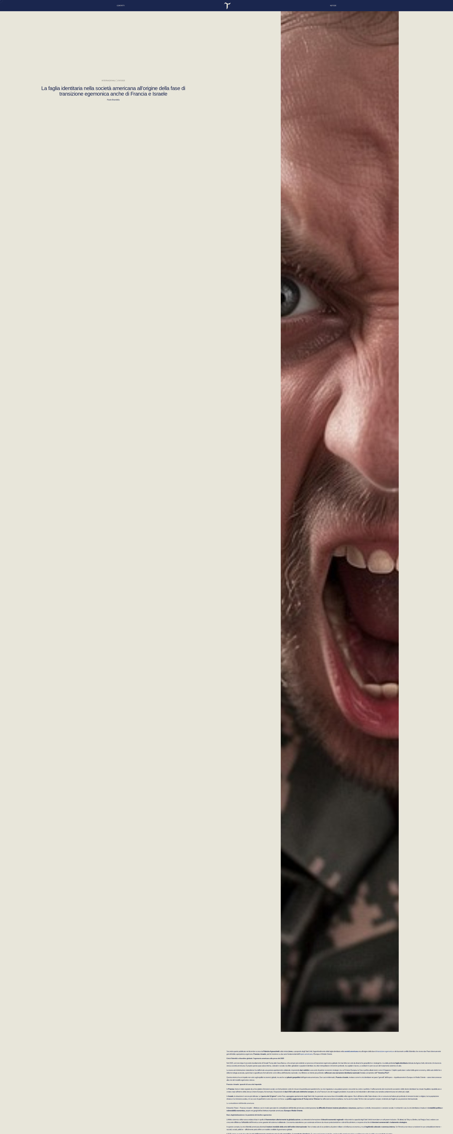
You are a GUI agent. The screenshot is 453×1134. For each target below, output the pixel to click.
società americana (351, 1051)
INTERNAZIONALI (108, 81)
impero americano (306, 1054)
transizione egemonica (385, 1051)
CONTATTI (120, 5)
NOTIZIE (333, 5)
